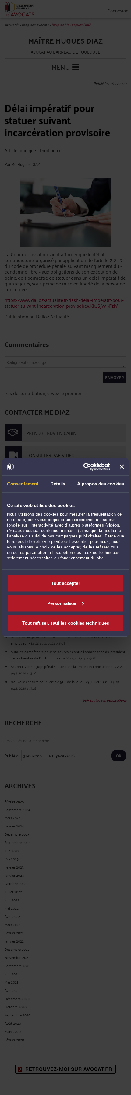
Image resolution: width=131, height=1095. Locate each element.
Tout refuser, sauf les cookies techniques (65, 623)
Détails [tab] (57, 483)
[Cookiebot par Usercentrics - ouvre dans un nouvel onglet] (84, 467)
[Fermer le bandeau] (122, 466)
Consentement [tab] (22, 483)
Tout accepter (65, 583)
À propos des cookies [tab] (100, 483)
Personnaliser (62, 603)
